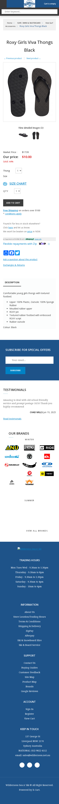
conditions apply (13, 213)
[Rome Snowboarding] (29, 482)
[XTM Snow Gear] (47, 488)
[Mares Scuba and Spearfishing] (12, 505)
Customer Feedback (29, 672)
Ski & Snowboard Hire (29, 640)
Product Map (29, 682)
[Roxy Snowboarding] (47, 482)
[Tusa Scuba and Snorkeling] (29, 505)
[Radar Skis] (12, 515)
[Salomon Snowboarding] (47, 465)
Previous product (13, 58)
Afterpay (29, 635)
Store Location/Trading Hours (29, 617)
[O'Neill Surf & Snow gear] (47, 509)
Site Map (29, 677)
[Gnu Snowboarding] (12, 447)
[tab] (12, 282)
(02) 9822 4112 (39, 750)
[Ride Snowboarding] (47, 448)
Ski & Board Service (29, 645)
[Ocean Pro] (29, 515)
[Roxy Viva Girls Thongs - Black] (23, 135)
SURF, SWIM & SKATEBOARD (29, 23)
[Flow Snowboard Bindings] (29, 456)
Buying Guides (29, 667)
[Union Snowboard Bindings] (12, 488)
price (29, 231)
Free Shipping (10, 210)
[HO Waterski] (29, 518)
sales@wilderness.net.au (36, 755)
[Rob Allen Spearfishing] (47, 518)
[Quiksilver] (47, 456)
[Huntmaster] (12, 512)
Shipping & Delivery (29, 626)
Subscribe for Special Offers (28, 350)
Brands (30, 686)
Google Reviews (29, 691)
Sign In (30, 709)
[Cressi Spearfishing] (29, 512)
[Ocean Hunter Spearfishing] (12, 518)
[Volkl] (47, 473)
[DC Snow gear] (29, 488)
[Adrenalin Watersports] (29, 509)
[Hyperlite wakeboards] (29, 521)
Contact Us (29, 663)
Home (9, 23)
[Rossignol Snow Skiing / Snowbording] (29, 473)
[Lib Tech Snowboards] (29, 465)
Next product (34, 58)
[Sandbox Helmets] (12, 456)
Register (29, 714)
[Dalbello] (12, 465)
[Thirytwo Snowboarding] (12, 473)
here (10, 227)
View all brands (37, 530)
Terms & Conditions (29, 621)
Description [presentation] (12, 282)
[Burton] (29, 491)
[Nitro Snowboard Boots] (29, 447)
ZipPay (29, 631)
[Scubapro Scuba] (12, 509)
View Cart (29, 718)
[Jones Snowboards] (12, 482)
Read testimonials (12, 418)
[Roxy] (47, 515)
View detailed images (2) (30, 128)
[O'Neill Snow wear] (12, 491)
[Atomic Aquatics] (47, 521)
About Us (30, 612)
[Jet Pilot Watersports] (47, 512)
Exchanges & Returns (14, 265)
